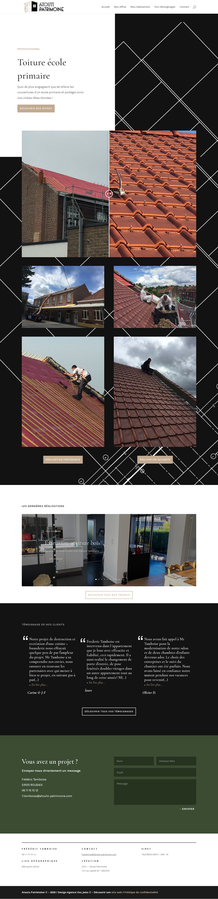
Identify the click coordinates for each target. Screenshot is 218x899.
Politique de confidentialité (141, 892)
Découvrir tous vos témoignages (109, 711)
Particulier (53, 531)
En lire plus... (40, 685)
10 (122, 579)
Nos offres (120, 7)
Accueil (106, 7)
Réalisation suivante (155, 459)
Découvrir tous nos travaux (109, 595)
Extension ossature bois (72, 542)
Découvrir (56, 559)
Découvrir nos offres (36, 108)
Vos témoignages (164, 7)
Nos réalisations (140, 7)
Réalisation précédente (63, 459)
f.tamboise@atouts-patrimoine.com (99, 854)
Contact (184, 7)
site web (116, 892)
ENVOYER (188, 808)
